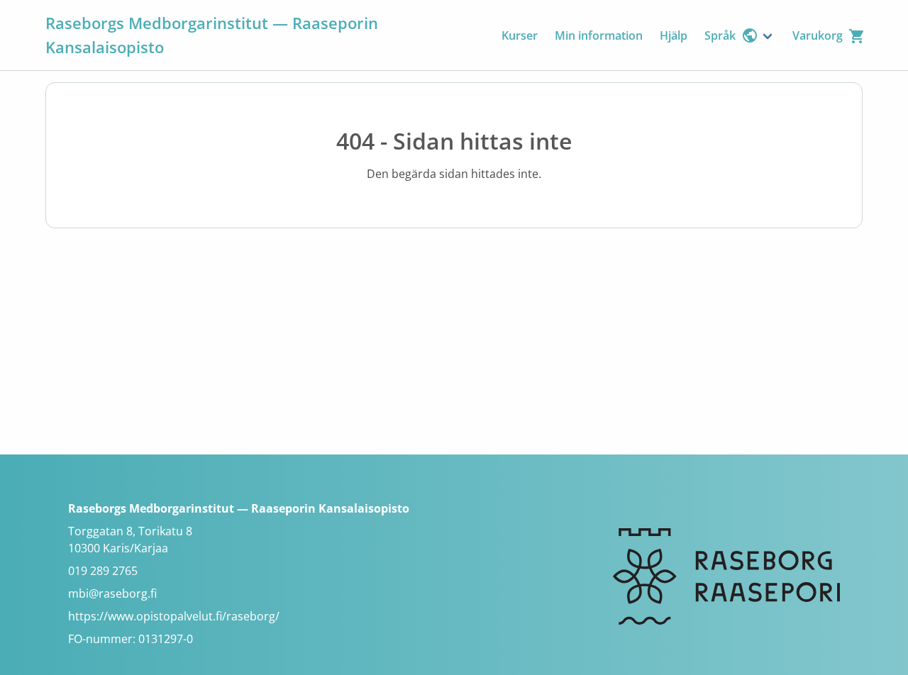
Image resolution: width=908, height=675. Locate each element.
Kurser (520, 35)
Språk (720, 35)
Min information (599, 35)
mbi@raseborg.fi (112, 593)
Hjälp (673, 35)
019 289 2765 (103, 571)
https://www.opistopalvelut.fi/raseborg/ (173, 616)
